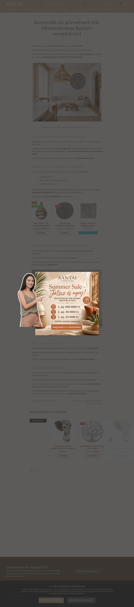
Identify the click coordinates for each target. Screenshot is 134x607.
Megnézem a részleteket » (67, 329)
